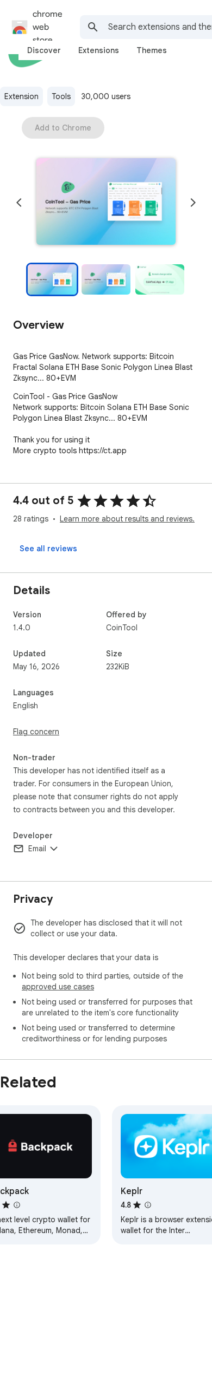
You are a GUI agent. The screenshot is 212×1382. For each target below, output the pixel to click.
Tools (61, 96)
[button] (106, 202)
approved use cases (58, 987)
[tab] (44, 50)
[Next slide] (193, 202)
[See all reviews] (48, 549)
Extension (21, 96)
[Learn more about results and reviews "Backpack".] (17, 1205)
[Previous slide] (19, 202)
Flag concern (36, 731)
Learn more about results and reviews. (127, 519)
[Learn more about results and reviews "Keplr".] (148, 1205)
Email (37, 848)
